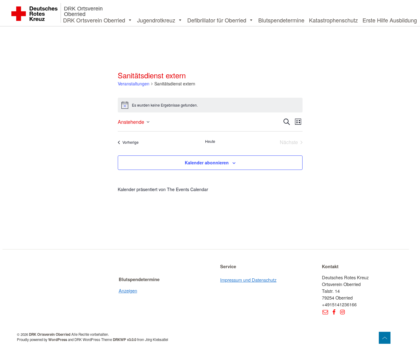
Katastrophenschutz (333, 20)
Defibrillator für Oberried (216, 20)
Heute (210, 141)
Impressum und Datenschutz (248, 279)
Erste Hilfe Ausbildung (390, 20)
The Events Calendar (187, 189)
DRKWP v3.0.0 (124, 339)
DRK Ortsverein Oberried (83, 11)
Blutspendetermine (281, 20)
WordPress (57, 339)
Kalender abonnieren (207, 162)
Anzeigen (128, 290)
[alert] (210, 105)
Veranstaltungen (133, 84)
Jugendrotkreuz (156, 20)
